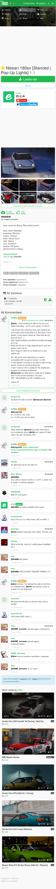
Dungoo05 (15, 396)
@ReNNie (15, 477)
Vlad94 (14, 461)
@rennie (47, 399)
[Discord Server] (23, 96)
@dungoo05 (16, 447)
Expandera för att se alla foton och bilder (28, 206)
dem (13, 556)
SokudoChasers (10, 254)
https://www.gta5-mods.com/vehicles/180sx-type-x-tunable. (29, 448)
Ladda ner (29, 79)
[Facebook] (17, 96)
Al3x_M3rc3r (16, 474)
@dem (14, 584)
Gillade (23, 213)
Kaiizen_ (14, 541)
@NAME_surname (19, 629)
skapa (34, 678)
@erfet (14, 323)
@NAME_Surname (19, 668)
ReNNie (14, 317)
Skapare (19, 504)
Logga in (24, 678)
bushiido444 (16, 516)
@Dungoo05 (16, 412)
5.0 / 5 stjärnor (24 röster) (9, 219)
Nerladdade (10, 213)
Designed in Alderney (10, 878)
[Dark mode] (49, 3)
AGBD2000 (15, 491)
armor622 (15, 598)
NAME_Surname (18, 653)
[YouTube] (20, 96)
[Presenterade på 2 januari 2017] (3, 68)
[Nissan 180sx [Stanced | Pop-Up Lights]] (28, 162)
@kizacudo (16, 373)
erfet (18, 93)
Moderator (22, 318)
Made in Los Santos (9, 881)
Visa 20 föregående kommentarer (28, 391)
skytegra (15, 528)
